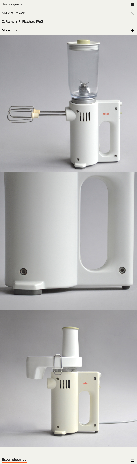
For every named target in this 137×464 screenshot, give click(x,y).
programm (13, 4)
